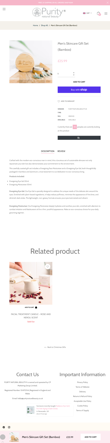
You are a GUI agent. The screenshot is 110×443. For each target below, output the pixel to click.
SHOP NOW (69, 3)
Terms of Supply (82, 410)
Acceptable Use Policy (82, 401)
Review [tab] (62, 151)
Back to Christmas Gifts (56, 347)
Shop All (44, 25)
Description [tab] (47, 151)
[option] (31, 297)
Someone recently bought (46, 406)
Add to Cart (91, 437)
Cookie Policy (82, 406)
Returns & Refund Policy (82, 396)
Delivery (82, 391)
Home (35, 25)
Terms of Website (82, 387)
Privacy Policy (82, 382)
